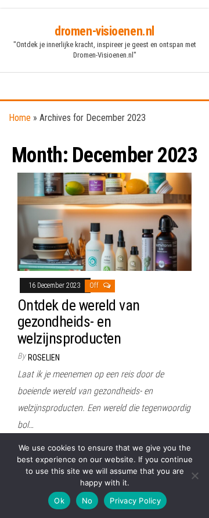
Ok (59, 500)
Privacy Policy (135, 500)
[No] (194, 475)
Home (20, 117)
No (87, 500)
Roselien (44, 357)
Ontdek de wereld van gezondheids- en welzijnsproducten (78, 321)
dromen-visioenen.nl (104, 31)
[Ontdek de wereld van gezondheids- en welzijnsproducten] (104, 221)
